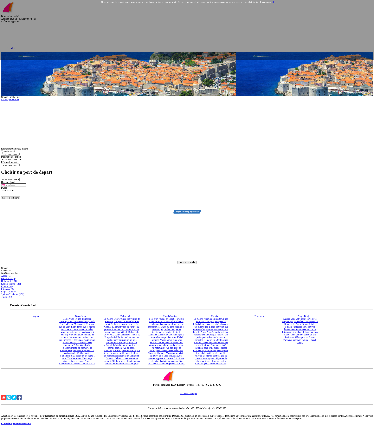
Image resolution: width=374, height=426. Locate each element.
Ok (272, 2)
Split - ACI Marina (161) (12, 294)
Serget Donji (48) (9, 291)
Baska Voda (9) (8, 278)
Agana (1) (6, 276)
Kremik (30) (7, 286)
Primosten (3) (7, 289)
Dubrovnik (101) (9, 281)
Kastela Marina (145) (11, 283)
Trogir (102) (6, 297)
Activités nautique (188, 393)
